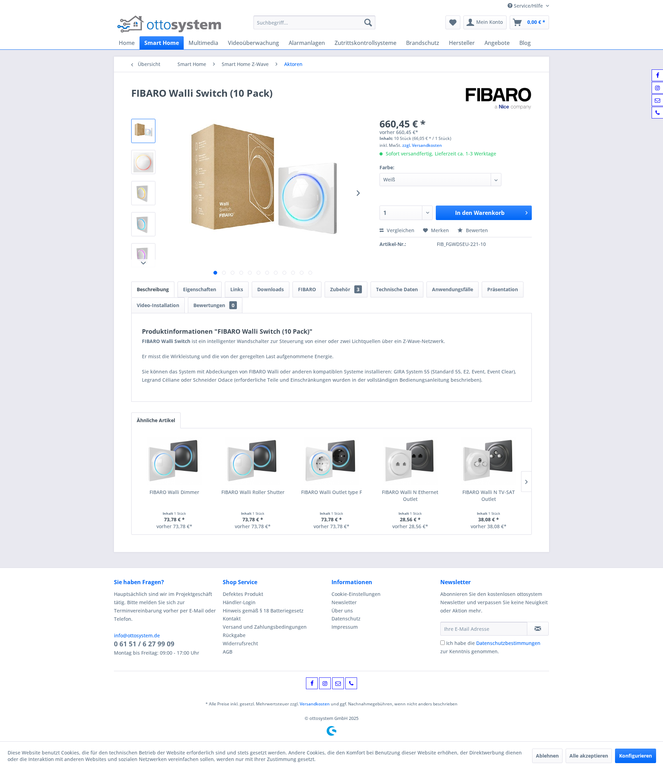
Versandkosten (315, 704)
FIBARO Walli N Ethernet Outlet (410, 495)
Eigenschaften (199, 289)
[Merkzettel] (452, 22)
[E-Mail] (338, 683)
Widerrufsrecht (240, 643)
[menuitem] (314, 22)
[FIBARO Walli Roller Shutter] (253, 461)
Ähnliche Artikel (156, 420)
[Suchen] (368, 22)
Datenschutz (346, 618)
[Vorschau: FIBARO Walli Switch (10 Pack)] (143, 131)
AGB (227, 651)
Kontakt (232, 618)
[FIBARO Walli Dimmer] (174, 461)
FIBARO (307, 289)
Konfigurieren (635, 755)
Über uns (342, 610)
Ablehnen (547, 755)
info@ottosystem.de (137, 635)
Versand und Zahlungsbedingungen (265, 627)
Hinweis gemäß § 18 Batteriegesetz (263, 610)
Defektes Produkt (243, 594)
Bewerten (476, 230)
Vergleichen (399, 230)
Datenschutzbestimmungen (508, 643)
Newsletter (344, 602)
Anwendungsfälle (452, 289)
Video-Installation (158, 305)
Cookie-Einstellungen (356, 594)
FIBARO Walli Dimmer (174, 492)
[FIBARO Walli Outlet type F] (331, 461)
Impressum (345, 627)
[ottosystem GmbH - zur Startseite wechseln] (169, 24)
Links (236, 289)
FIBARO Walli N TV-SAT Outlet (488, 495)
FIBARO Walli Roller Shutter (253, 492)
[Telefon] (351, 683)
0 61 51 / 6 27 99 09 (144, 643)
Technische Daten (397, 289)
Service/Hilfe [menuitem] (528, 5)
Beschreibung (153, 289)
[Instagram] (324, 683)
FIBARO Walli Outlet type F (331, 492)
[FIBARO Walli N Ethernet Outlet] (410, 461)
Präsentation (502, 289)
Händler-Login (239, 602)
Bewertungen (213, 305)
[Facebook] (311, 683)
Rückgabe (234, 635)
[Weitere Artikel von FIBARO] (498, 100)
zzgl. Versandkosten (422, 145)
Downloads (270, 289)
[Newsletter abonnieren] (538, 629)
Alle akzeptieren (588, 755)
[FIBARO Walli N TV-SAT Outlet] (488, 461)
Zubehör (344, 289)
